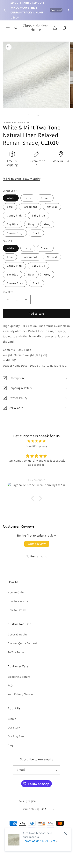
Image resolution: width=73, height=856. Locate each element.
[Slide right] (45, 115)
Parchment (30, 207)
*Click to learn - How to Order (21, 179)
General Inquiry (17, 634)
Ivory (28, 198)
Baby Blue (38, 215)
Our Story (14, 727)
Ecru (10, 207)
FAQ (10, 685)
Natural (52, 207)
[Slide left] (28, 115)
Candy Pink (14, 215)
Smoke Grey (15, 233)
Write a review (37, 544)
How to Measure (18, 601)
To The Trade (16, 652)
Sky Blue (12, 224)
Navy (31, 224)
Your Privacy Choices (20, 694)
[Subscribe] (56, 769)
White (11, 198)
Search (12, 719)
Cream (45, 198)
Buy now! (56, 10)
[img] (36, 441)
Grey (47, 224)
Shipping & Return (19, 676)
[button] (8, 27)
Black (36, 233)
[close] (65, 833)
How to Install (17, 610)
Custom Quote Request (22, 643)
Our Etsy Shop (17, 736)
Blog (10, 745)
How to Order (16, 592)
